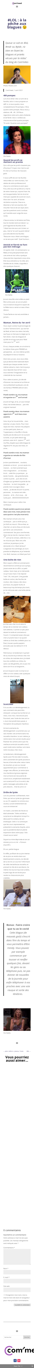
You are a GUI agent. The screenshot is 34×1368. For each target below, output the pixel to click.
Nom (5, 1268)
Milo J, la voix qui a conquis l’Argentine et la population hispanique (14, 1144)
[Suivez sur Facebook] (15, 1360)
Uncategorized (14, 1095)
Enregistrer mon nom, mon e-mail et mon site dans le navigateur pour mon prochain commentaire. (16, 1297)
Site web (6, 1286)
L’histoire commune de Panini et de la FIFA (16, 1092)
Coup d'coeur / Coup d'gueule (14, 1147)
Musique (13, 1150)
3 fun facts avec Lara (12, 1197)
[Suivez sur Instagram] (18, 1360)
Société (7, 1199)
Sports (7, 1095)
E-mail (6, 1277)
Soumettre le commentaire (22, 1305)
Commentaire (9, 1248)
